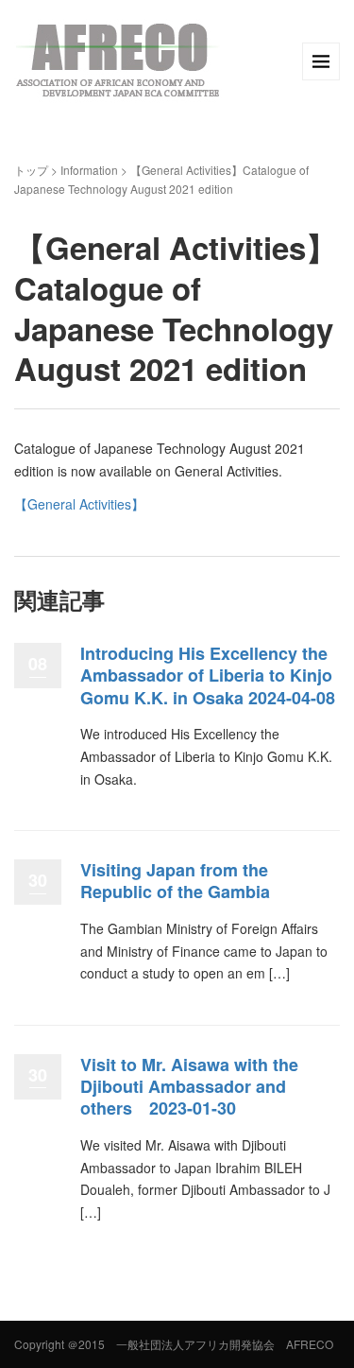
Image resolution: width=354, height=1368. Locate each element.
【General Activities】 (79, 503)
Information (89, 170)
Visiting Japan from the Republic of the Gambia (175, 880)
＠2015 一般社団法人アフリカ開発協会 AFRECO (200, 1344)
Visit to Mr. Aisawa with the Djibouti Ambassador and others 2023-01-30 (189, 1086)
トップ (31, 170)
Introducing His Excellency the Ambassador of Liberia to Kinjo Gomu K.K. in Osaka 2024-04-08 (207, 675)
